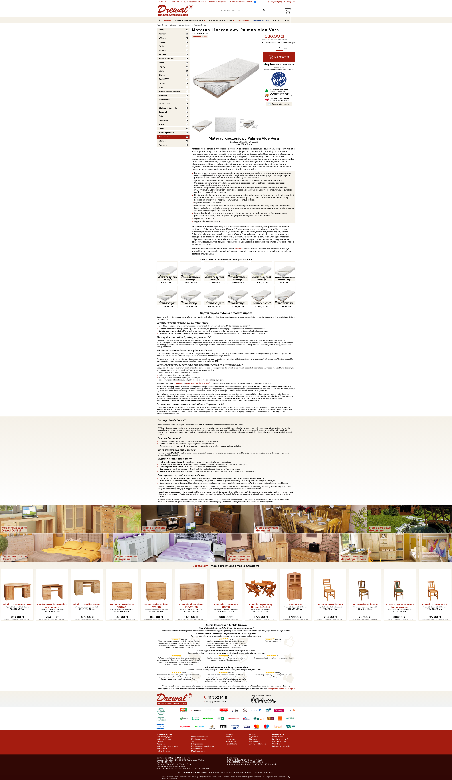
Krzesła (162, 50)
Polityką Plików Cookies (220, 777)
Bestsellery (243, 20)
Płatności (253, 739)
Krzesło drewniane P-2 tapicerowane (330, 605)
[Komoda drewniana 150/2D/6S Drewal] (122, 585)
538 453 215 (176, 1)
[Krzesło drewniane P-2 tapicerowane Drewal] (330, 585)
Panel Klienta (231, 744)
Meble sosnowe (198, 751)
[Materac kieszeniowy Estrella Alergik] (284, 271)
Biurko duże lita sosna (17, 604)
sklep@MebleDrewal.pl (217, 701)
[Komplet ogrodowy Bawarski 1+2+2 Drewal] (191, 585)
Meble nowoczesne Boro (167, 746)
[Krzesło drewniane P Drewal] (295, 585)
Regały (162, 67)
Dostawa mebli (255, 741)
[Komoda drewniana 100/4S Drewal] (52, 585)
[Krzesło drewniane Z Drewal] (365, 585)
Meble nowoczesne (199, 737)
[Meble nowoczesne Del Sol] (70, 519)
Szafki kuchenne (166, 58)
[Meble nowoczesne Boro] (56, 547)
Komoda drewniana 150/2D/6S (122, 605)
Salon (193, 741)
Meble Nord (162, 748)
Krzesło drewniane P (295, 604)
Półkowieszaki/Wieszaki (169, 91)
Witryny (162, 38)
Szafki (161, 62)
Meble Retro (196, 748)
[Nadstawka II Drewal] (434, 585)
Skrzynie (163, 95)
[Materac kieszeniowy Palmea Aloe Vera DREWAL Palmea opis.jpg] (248, 124)
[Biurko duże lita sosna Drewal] (17, 585)
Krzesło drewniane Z (365, 604)
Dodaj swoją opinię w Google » (281, 689)
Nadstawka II (434, 604)
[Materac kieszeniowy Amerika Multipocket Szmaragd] (167, 271)
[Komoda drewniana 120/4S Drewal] (87, 585)
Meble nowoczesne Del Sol (202, 746)
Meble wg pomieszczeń (220, 20)
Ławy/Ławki (164, 104)
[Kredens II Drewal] (226, 585)
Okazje (167, 20)
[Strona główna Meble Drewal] (159, 20)
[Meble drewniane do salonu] (197, 519)
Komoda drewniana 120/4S (87, 605)
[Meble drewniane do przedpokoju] (282, 547)
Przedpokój (161, 744)
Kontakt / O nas (278, 737)
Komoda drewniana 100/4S (52, 605)
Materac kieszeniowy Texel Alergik (400, 605)
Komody (162, 34)
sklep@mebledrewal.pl (196, 1)
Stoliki (162, 83)
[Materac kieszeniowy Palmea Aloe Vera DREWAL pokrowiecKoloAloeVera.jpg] (225, 124)
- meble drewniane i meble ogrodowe (226, 566)
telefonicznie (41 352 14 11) (198, 383)
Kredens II (226, 604)
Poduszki (163, 145)
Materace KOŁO (261, 20)
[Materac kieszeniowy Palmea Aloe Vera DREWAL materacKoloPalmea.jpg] (202, 124)
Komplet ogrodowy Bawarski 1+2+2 (191, 605)
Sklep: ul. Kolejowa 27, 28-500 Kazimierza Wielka (231, 1)
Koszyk (229, 737)
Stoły (161, 46)
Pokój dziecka (197, 744)
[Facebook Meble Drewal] (255, 1)
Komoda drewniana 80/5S (156, 605)
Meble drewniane (164, 751)
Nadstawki (163, 120)
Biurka (162, 75)
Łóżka (161, 71)
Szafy (161, 29)
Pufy (161, 116)
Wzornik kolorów (279, 741)
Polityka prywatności (281, 746)
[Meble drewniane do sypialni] (169, 547)
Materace (163, 136)
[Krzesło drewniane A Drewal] (261, 585)
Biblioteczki (164, 99)
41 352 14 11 (163, 1)
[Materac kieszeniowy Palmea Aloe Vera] (261, 295)
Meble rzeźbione (164, 739)
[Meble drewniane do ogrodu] (409, 519)
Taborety (163, 54)
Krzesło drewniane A (260, 604)
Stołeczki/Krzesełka (168, 108)
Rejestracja (231, 741)
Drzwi (161, 128)
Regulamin (253, 737)
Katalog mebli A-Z (280, 739)
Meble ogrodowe (166, 132)
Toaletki (162, 124)
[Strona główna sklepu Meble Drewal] (175, 10)
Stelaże (162, 141)
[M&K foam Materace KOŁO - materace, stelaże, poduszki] (279, 86)
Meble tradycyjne (164, 737)
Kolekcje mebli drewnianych (189, 20)
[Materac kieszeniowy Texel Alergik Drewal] (400, 585)
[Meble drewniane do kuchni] (310, 519)
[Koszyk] (288, 13)
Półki (161, 87)
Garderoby (164, 112)
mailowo (179, 383)
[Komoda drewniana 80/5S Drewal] (156, 585)
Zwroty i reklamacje (257, 744)
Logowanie (230, 739)
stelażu (238, 248)
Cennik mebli (278, 744)
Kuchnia (160, 741)
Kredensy (163, 42)
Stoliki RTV (164, 79)
